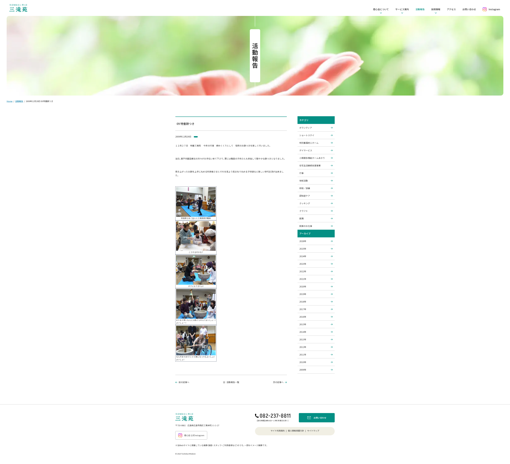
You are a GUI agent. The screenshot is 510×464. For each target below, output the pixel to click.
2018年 (302, 301)
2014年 (302, 331)
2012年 (302, 347)
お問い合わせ (469, 9)
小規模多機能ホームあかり (312, 157)
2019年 (302, 294)
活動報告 (420, 9)
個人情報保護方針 (296, 430)
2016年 (302, 316)
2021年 (302, 278)
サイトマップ (313, 430)
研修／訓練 (304, 188)
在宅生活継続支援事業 (310, 165)
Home (9, 101)
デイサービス (305, 150)
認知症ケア (304, 195)
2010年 (302, 362)
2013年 (302, 339)
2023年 (302, 263)
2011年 (302, 354)
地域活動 (303, 180)
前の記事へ (184, 382)
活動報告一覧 (232, 382)
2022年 (302, 271)
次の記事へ (278, 382)
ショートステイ (306, 135)
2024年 (302, 256)
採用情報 (435, 9)
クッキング (304, 203)
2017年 (302, 309)
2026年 (302, 241)
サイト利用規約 (278, 430)
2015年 (302, 324)
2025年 (302, 248)
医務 (301, 218)
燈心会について (381, 9)
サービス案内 (402, 9)
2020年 (302, 286)
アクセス (451, 9)
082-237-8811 (275, 416)
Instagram (494, 9)
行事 (301, 173)
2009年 (302, 369)
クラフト (303, 210)
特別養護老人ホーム (308, 142)
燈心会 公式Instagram (194, 435)
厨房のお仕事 (305, 226)
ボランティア (305, 127)
